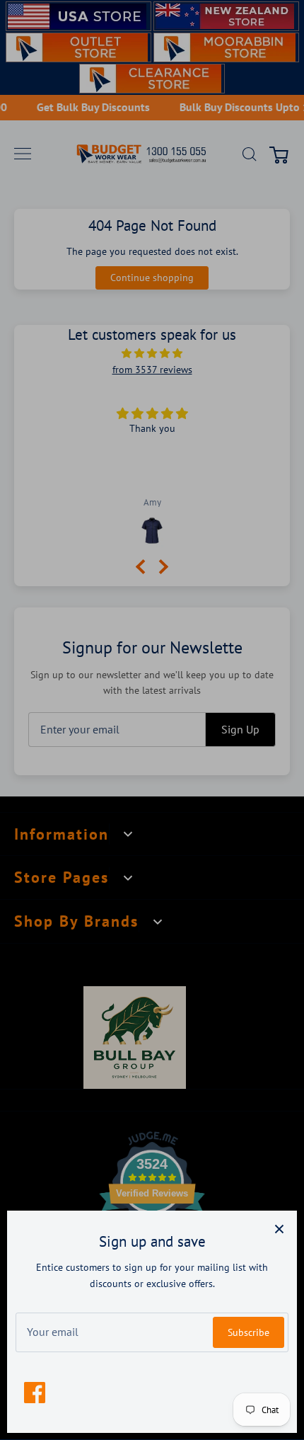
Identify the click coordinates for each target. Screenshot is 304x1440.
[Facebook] (35, 1392)
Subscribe (248, 1332)
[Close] (279, 1228)
